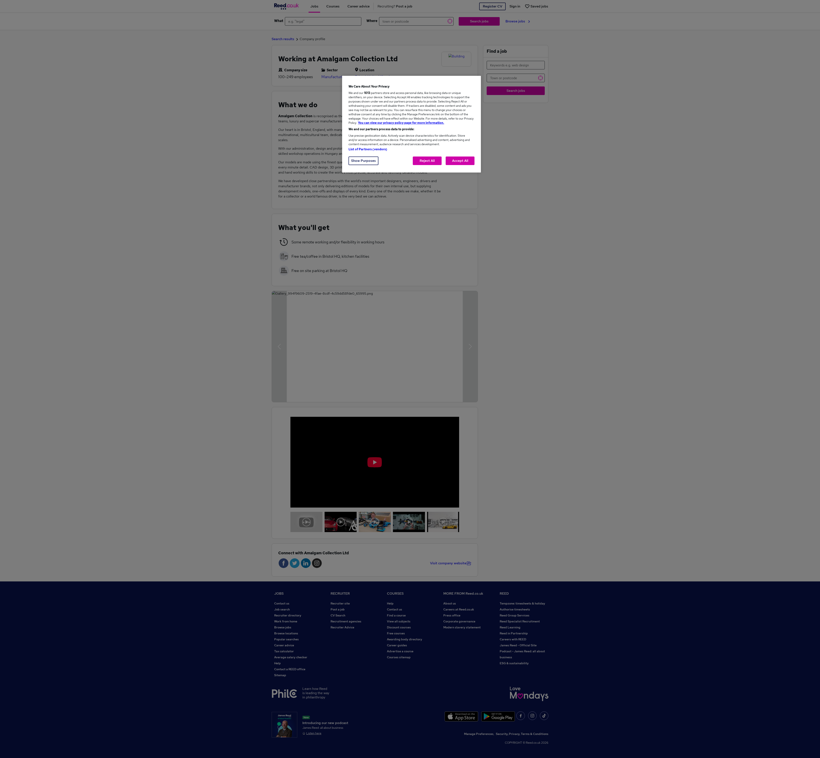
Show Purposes (363, 160)
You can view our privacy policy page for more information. (401, 123)
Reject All (427, 160)
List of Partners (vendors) (367, 149)
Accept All (460, 160)
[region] (411, 124)
